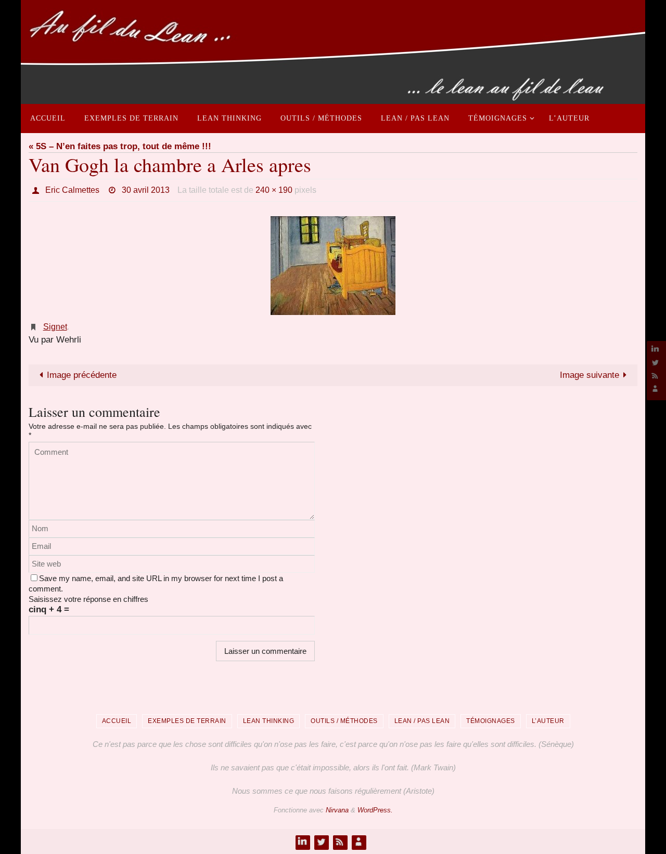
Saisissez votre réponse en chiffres (88, 599)
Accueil (117, 721)
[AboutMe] (655, 388)
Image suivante (589, 375)
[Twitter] (655, 362)
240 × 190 (273, 190)
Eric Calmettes (72, 190)
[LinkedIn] (655, 349)
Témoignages (490, 721)
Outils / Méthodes (344, 721)
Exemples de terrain (187, 721)
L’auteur (548, 721)
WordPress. (375, 810)
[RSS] (655, 375)
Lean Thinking (268, 721)
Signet (55, 326)
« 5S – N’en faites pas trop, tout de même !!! (120, 146)
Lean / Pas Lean (422, 721)
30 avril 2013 (146, 190)
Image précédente (82, 375)
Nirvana (337, 810)
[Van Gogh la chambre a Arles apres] (333, 265)
